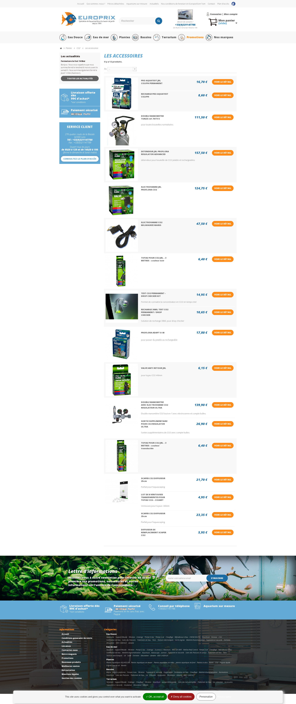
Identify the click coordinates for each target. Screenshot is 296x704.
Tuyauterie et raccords (214, 640)
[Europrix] (88, 19)
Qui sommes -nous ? (95, 3)
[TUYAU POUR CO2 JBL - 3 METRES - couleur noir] (122, 271)
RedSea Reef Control (190, 649)
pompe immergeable (169, 682)
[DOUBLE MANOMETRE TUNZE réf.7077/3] (122, 129)
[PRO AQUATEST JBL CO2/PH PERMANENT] (122, 94)
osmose (163, 652)
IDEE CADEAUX (121, 643)
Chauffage (169, 637)
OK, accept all (156, 696)
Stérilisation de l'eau (113, 640)
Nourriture (206, 637)
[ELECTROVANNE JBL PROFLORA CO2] (122, 200)
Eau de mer (101, 37)
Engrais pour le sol (113, 665)
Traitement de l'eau (144, 640)
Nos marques (223, 37)
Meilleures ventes (71, 666)
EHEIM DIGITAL (195, 637)
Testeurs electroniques (165, 640)
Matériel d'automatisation (195, 640)
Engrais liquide (225, 662)
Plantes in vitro (202, 662)
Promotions (195, 37)
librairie (123, 665)
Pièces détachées (115, 3)
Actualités (154, 3)
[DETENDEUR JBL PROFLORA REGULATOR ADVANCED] (122, 164)
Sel (125, 655)
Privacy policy (224, 696)
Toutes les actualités (80, 78)
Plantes (124, 37)
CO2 (220, 637)
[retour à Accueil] (62, 48)
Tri (105, 68)
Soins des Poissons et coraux (196, 652)
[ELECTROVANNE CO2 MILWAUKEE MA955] (122, 235)
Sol (147, 675)
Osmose (214, 637)
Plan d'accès (223, 3)
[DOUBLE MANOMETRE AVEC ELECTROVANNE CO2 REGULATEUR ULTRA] (122, 415)
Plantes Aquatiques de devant (141, 662)
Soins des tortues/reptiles (187, 682)
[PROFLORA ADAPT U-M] (122, 344)
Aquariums (110, 637)
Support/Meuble (121, 637)
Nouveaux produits (71, 662)
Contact (211, 3)
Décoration (110, 643)
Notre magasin (69, 654)
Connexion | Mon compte (223, 14)
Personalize (206, 696)
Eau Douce (75, 37)
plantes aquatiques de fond (185, 662)
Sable (129, 655)
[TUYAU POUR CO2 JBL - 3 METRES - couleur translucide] (122, 456)
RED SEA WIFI (177, 649)
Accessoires (161, 675)
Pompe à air (160, 637)
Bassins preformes (119, 672)
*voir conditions (78, 102)
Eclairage (140, 637)
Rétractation (68, 670)
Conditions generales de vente (77, 638)
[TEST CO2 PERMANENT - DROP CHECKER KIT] (122, 306)
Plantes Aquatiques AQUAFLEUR (118, 662)
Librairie (131, 643)
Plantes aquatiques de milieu (164, 662)
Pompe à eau (149, 637)
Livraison (66, 646)
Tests (154, 640)
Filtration (132, 637)
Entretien (227, 640)
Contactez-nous (70, 650)
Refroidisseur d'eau (181, 637)
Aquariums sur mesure (136, 3)
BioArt (211, 662)
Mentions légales (70, 674)
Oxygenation (168, 672)
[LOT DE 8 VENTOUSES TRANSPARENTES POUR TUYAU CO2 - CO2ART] (122, 491)
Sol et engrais (180, 640)
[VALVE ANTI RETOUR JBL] (122, 380)
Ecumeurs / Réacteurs (163, 649)
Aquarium (109, 649)
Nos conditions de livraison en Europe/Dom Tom (183, 3)
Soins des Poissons (129, 640)
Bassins (145, 37)
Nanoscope (155, 652)
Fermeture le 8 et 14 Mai (73, 61)
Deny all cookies (182, 696)
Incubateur (128, 685)
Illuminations (223, 672)
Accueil (80, 3)
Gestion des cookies (72, 678)
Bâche (108, 672)
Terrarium (169, 37)
